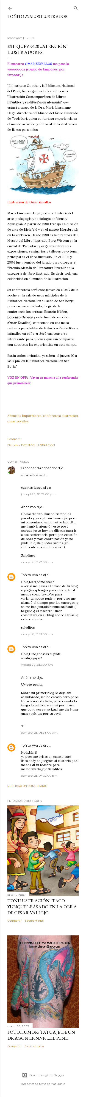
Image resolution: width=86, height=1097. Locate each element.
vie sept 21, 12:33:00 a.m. (37, 634)
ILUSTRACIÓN (45, 445)
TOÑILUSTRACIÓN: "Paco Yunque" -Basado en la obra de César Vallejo (42, 907)
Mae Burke (58, 1083)
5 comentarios (34, 920)
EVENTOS (27, 445)
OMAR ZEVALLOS (38, 64)
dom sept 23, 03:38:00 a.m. (39, 732)
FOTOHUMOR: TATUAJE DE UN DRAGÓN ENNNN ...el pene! (41, 1035)
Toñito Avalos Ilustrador (37, 16)
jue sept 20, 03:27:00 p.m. (38, 494)
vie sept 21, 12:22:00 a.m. (37, 562)
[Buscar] (76, 7)
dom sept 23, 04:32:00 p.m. (39, 775)
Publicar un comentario (27, 786)
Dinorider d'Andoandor (39, 468)
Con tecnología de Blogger (46, 1075)
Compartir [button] (14, 439)
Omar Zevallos (40, 202)
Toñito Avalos (31, 575)
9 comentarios (34, 1046)
